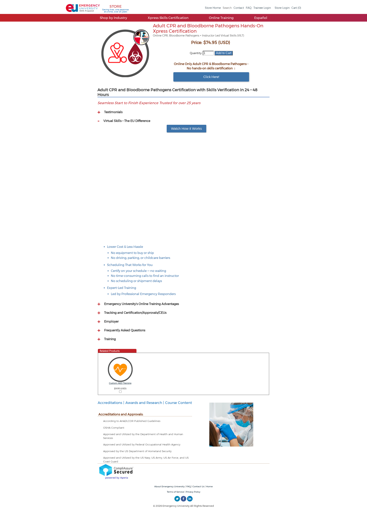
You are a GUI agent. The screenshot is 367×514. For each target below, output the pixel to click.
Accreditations (110, 403)
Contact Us (198, 486)
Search (227, 8)
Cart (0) (296, 8)
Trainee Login (262, 8)
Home (209, 486)
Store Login (282, 8)
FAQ (249, 8)
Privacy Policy (193, 491)
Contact (239, 8)
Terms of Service (175, 491)
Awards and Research (143, 403)
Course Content (178, 403)
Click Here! (211, 77)
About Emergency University (169, 486)
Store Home (213, 8)
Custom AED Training (120, 383)
